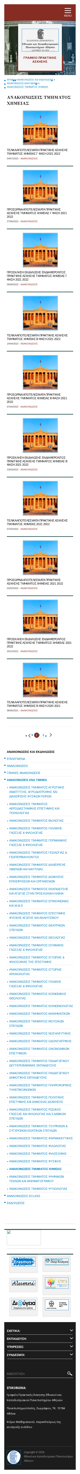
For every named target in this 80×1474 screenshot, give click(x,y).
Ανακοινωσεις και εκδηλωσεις (35, 79)
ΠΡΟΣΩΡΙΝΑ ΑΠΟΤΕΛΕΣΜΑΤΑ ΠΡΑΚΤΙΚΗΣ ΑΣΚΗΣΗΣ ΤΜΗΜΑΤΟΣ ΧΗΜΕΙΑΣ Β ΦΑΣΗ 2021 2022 (37, 398)
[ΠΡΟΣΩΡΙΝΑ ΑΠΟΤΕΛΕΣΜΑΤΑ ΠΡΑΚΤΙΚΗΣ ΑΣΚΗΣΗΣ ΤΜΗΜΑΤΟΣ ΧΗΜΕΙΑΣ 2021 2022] (40, 557)
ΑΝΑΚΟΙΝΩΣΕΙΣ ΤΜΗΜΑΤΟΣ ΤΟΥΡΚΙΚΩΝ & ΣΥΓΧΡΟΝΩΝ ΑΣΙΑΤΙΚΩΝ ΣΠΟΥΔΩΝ (38, 1128)
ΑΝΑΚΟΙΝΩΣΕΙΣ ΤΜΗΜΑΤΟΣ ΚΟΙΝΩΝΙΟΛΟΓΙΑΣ (41, 1006)
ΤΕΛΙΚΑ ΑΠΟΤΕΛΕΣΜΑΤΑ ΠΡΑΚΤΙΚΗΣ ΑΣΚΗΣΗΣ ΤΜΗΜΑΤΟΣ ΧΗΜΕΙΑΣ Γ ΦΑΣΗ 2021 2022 (37, 151)
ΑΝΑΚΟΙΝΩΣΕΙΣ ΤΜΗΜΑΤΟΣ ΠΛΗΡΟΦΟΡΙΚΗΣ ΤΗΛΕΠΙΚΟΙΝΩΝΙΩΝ (40, 1087)
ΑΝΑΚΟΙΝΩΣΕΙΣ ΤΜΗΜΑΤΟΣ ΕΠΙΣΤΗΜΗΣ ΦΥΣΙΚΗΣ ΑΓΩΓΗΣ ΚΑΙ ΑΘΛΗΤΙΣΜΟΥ (37, 915)
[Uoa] (14, 1457)
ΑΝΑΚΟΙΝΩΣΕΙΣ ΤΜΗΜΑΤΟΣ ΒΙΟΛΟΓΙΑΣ (36, 820)
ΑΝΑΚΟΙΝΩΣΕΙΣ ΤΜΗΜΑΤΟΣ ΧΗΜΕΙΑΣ (27, 87)
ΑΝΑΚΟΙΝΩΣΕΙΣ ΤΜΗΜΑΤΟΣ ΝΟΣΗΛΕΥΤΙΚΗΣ (40, 1033)
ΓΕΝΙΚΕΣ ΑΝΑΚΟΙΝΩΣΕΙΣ (24, 773)
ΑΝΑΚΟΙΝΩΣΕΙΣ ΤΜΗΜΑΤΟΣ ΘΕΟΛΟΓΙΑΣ (37, 937)
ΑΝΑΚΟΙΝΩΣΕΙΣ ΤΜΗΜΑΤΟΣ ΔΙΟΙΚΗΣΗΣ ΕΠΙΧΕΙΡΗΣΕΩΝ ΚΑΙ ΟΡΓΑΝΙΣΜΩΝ (36, 879)
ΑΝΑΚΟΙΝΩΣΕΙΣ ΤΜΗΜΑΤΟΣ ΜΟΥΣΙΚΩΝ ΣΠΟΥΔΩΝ (36, 1023)
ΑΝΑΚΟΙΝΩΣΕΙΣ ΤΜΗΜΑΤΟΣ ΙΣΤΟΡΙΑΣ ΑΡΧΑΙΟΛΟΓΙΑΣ (35, 972)
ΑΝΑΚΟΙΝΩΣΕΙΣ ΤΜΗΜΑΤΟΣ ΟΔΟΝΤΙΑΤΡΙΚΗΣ (40, 1041)
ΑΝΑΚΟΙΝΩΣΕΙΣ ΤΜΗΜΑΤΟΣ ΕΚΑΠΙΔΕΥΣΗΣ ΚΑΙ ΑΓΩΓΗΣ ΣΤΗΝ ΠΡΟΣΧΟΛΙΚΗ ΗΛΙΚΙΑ (38, 891)
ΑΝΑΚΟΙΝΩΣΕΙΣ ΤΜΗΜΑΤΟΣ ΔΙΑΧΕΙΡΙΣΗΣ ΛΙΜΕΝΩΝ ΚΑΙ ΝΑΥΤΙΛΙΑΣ (37, 867)
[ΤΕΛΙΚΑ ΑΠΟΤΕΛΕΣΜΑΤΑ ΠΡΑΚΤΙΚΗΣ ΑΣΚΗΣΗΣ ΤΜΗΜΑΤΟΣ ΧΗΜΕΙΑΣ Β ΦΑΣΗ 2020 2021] (40, 680)
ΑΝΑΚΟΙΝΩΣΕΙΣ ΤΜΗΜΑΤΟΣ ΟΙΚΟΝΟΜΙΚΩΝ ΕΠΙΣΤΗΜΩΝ (39, 1051)
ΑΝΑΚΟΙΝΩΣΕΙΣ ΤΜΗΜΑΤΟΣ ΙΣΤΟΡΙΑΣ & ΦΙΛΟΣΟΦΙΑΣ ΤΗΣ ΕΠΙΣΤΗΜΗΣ (36, 960)
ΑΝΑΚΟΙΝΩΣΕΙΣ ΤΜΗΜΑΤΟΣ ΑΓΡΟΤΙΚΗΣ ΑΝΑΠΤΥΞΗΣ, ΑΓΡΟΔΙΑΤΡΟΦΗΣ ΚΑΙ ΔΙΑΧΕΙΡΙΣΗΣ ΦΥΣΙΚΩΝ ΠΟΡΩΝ (36, 792)
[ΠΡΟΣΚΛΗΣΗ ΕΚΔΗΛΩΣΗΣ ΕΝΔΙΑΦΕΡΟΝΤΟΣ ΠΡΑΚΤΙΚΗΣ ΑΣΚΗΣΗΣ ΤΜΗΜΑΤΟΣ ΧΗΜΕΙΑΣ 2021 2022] (40, 617)
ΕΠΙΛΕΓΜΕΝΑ (16, 759)
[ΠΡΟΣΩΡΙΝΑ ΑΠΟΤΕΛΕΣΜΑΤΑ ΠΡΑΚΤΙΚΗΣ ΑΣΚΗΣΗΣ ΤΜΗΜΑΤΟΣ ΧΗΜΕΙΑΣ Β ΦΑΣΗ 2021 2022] (40, 372)
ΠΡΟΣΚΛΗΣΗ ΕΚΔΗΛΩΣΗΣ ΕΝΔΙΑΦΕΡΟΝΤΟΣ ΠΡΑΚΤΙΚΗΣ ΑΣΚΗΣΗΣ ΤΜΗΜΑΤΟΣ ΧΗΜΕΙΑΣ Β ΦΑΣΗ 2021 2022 (37, 461)
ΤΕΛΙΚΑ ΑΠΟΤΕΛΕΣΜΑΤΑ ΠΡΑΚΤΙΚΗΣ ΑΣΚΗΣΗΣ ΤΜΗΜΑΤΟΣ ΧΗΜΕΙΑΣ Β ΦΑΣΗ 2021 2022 (37, 337)
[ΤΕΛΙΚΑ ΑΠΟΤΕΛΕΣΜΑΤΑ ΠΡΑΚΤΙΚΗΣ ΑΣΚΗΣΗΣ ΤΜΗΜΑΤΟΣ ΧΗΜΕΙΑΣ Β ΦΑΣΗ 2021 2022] (40, 313)
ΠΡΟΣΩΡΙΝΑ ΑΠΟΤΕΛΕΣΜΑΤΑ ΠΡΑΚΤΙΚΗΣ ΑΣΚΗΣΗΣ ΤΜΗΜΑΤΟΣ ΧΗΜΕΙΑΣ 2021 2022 (35, 581)
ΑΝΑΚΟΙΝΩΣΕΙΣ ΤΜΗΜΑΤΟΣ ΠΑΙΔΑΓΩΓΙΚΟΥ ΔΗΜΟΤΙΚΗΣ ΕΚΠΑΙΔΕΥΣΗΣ (39, 1075)
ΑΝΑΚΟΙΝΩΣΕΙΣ (17, 766)
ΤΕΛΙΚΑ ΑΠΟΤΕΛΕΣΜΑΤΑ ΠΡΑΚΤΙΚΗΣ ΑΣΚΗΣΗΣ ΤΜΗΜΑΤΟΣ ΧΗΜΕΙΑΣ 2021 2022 (37, 522)
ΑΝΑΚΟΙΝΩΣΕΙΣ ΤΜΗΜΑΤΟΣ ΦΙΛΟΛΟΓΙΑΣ (37, 1146)
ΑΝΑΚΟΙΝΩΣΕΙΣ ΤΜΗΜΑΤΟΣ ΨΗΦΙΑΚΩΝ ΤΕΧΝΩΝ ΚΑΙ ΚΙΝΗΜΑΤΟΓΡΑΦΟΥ (36, 1179)
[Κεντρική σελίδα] (40, 40)
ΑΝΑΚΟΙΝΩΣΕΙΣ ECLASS (23, 1196)
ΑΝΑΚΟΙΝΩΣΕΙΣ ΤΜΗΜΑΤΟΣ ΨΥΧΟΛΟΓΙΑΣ (38, 1188)
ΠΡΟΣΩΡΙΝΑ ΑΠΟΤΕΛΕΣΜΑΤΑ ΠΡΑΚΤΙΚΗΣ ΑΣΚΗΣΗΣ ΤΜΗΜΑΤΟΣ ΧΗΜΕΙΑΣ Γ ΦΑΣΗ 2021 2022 (37, 213)
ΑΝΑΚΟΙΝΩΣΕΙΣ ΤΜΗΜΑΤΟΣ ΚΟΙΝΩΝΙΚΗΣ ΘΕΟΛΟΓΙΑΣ (37, 996)
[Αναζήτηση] (70, 1374)
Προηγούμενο (30, 735)
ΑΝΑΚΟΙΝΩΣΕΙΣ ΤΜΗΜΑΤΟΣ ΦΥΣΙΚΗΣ (35, 1161)
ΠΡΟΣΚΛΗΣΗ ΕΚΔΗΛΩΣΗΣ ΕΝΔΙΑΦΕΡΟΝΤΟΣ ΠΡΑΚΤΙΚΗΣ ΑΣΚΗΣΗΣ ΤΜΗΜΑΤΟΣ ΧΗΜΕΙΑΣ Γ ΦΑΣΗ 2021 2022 (37, 276)
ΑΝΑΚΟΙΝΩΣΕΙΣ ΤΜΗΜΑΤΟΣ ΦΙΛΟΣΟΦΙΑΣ (38, 1153)
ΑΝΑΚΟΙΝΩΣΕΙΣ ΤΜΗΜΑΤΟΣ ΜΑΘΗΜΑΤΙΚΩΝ (39, 1013)
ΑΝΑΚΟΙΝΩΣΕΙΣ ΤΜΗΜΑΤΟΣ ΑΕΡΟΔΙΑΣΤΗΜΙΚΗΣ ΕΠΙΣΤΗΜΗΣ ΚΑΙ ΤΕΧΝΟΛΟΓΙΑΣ (34, 808)
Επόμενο (50, 735)
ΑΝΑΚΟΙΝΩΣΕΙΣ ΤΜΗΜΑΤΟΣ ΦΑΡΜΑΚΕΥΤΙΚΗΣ (41, 1138)
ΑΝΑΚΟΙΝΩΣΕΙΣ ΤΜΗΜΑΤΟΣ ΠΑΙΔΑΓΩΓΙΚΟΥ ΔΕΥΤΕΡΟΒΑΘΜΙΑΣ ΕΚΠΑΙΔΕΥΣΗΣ (39, 1063)
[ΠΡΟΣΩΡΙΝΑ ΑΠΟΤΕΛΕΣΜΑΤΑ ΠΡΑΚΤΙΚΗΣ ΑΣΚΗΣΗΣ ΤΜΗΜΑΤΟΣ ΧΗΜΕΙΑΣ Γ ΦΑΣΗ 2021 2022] (40, 187)
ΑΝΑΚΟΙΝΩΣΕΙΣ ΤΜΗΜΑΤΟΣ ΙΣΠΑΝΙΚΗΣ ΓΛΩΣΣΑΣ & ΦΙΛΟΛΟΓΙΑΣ (36, 947)
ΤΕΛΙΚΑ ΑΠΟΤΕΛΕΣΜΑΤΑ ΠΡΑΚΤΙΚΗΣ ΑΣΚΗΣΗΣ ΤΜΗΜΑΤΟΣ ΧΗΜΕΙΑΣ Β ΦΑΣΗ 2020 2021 (37, 703)
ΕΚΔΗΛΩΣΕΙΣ (16, 1203)
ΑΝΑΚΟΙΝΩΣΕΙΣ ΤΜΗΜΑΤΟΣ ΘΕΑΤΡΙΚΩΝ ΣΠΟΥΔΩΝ (37, 928)
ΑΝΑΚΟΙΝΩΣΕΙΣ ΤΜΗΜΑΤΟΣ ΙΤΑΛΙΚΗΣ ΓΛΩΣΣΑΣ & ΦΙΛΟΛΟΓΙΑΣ (35, 984)
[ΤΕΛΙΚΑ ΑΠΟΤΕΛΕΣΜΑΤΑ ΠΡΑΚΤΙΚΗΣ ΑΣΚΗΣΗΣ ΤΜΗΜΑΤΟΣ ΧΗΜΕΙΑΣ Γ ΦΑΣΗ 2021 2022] (40, 128)
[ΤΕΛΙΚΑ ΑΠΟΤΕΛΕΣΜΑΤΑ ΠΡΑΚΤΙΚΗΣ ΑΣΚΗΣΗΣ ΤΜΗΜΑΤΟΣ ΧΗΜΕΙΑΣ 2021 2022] (40, 498)
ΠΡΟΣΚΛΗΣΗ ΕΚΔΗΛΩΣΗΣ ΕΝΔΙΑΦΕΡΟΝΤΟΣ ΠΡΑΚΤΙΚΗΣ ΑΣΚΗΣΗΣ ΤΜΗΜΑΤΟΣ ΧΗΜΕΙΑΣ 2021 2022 (39, 642)
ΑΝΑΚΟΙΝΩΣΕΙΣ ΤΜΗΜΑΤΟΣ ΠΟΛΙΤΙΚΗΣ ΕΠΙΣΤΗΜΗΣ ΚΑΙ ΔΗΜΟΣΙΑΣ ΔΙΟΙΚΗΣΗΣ (36, 1100)
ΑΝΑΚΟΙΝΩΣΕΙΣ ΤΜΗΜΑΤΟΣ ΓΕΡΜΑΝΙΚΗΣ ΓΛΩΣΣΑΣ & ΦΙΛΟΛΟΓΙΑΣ (38, 843)
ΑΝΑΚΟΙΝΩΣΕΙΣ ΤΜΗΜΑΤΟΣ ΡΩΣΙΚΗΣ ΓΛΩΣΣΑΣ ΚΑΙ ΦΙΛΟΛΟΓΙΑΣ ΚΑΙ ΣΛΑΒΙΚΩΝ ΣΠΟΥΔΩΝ (37, 1114)
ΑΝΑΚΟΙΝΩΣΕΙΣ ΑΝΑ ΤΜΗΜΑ (22, 83)
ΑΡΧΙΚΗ (11, 79)
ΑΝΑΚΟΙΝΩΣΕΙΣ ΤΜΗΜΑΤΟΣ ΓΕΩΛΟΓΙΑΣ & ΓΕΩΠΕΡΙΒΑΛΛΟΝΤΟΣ (38, 855)
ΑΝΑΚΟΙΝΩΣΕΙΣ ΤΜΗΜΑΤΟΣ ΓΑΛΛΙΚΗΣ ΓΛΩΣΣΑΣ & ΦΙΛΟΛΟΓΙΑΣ (35, 830)
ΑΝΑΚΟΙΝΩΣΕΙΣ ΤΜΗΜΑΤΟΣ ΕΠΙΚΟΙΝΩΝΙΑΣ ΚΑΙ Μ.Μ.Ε (39, 903)
